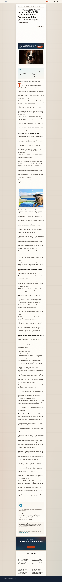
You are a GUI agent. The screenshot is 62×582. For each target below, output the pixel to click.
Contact (31, 519)
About (20, 532)
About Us (10, 580)
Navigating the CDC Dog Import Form (24, 74)
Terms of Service (24, 580)
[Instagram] (53, 1)
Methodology (26, 532)
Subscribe (40, 580)
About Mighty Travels (27, 519)
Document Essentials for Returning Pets (25, 77)
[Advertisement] (31, 35)
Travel (22, 6)
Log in (44, 1)
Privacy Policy (19, 580)
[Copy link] (43, 26)
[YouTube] (54, 1)
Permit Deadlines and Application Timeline (37, 72)
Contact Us (14, 580)
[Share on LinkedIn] (41, 26)
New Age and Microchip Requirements (23, 72)
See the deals (40, 46)
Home (19, 6)
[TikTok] (57, 1)
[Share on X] (38, 26)
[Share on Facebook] (39, 26)
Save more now (31, 546)
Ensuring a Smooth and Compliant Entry (37, 77)
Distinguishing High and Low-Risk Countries (37, 74)
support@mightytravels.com (49, 580)
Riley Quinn (20, 25)
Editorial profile (21, 519)
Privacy (34, 580)
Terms (37, 580)
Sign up (48, 1)
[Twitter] (50, 1)
